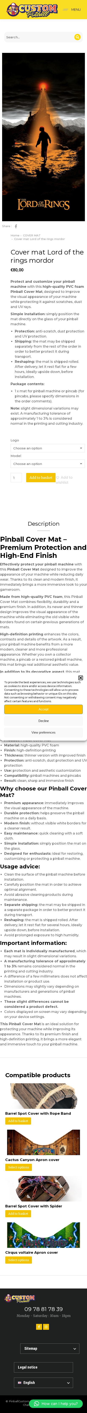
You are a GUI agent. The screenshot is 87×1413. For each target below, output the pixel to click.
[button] (81, 678)
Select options (18, 1167)
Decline (43, 721)
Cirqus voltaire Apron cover (31, 1252)
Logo (15, 440)
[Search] (77, 37)
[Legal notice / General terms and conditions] (43, 1367)
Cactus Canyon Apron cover (32, 1160)
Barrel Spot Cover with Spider (33, 1206)
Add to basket (41, 477)
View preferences (43, 732)
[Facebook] (39, 1327)
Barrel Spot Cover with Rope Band (38, 1113)
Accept (43, 709)
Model (16, 456)
